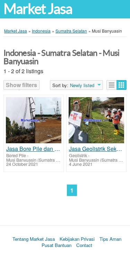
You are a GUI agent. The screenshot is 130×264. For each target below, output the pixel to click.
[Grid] (121, 85)
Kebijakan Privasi (77, 239)
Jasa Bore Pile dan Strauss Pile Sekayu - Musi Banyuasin (33, 149)
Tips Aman (110, 239)
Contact (84, 245)
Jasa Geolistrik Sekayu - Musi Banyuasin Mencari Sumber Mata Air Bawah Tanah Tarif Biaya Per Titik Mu (96, 149)
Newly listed (82, 85)
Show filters (21, 85)
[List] (111, 85)
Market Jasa (37, 9)
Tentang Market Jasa (33, 239)
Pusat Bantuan (56, 245)
